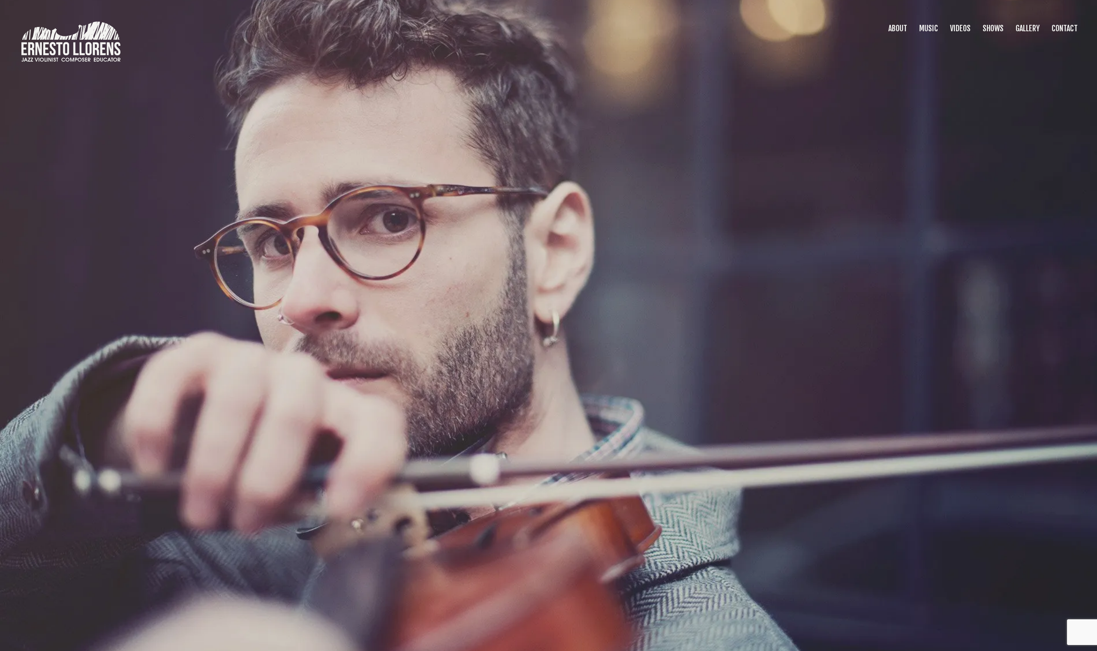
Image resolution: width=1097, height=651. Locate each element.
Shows (992, 28)
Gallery (1027, 28)
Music (927, 28)
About (897, 28)
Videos (959, 28)
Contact (1064, 28)
